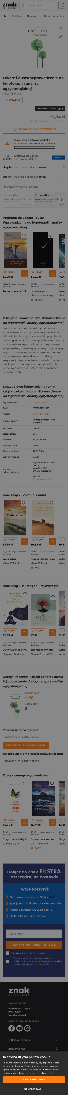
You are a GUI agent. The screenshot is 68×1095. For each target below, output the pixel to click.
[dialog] (34, 1073)
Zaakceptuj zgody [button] (34, 1079)
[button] (34, 1089)
